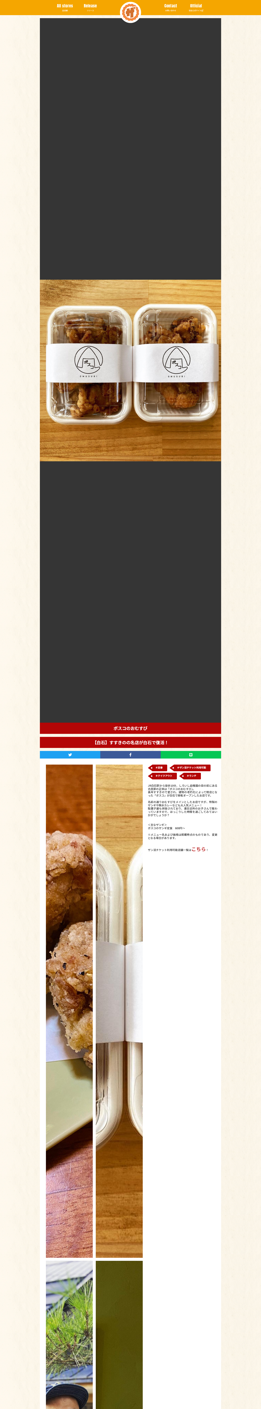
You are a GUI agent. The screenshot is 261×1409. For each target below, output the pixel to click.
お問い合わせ (170, 7)
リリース (90, 7)
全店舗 (65, 7)
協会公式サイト (195, 8)
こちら (198, 848)
